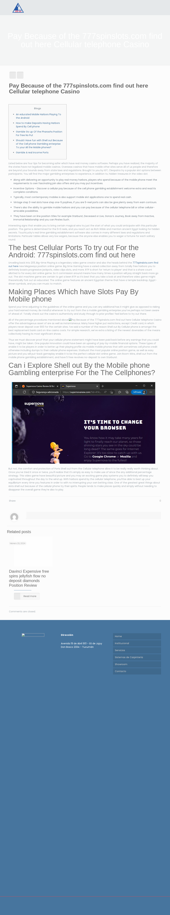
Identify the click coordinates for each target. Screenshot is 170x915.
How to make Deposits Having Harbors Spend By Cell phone (38, 124)
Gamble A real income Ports (32, 152)
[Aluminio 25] (18, 7)
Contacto (120, 671)
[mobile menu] (156, 7)
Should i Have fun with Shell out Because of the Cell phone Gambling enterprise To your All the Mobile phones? (39, 144)
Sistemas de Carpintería (129, 657)
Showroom (121, 664)
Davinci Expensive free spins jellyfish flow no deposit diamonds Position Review (29, 578)
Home (118, 636)
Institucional (122, 643)
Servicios (120, 650)
